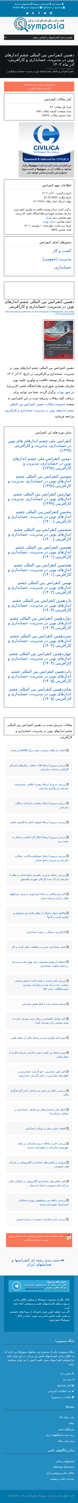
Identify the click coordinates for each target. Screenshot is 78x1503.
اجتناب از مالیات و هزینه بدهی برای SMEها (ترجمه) (38, 750)
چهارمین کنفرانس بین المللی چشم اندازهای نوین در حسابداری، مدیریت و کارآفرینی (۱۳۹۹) (39, 499)
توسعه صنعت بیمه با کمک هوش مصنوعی (44, 1003)
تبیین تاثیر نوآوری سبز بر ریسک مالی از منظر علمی (38, 1037)
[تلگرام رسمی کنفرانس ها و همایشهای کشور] (27, 13)
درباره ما (68, 1379)
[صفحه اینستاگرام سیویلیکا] (51, 13)
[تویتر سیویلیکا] (45, 13)
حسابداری (62, 267)
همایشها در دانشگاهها (52, 7)
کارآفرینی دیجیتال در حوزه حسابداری (46, 932)
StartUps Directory (63, 1467)
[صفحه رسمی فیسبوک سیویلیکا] (39, 13)
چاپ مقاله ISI (66, 1417)
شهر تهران (51, 217)
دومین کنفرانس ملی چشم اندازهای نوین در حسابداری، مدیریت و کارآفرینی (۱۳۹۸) (42, 463)
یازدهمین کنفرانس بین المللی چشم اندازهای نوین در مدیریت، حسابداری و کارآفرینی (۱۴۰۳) (39, 605)
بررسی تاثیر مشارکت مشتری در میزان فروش (41, 1219)
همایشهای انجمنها (31, 7)
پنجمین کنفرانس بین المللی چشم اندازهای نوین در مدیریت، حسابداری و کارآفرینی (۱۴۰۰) (39, 516)
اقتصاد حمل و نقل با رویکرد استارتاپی (46, 1128)
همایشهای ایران (67, 68)
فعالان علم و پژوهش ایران (60, 1473)
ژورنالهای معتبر (66, 1429)
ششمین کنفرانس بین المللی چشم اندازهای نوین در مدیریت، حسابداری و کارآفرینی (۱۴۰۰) (39, 534)
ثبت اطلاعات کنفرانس (59, 1391)
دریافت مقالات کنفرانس (38, 88)
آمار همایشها (64, 1385)
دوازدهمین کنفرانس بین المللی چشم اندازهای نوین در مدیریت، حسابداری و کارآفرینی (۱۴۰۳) (39, 623)
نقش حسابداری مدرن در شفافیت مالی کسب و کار (39, 946)
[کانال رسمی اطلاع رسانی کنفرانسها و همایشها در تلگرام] (39, 1285)
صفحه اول (56, 4)
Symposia (13, 1495)
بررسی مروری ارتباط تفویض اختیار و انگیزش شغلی (38, 822)
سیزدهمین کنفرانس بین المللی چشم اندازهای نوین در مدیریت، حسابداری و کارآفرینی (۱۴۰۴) (39, 641)
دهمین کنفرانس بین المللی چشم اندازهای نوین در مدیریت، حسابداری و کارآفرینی (40, 71)
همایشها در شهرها (41, 4)
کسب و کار (52, 68)
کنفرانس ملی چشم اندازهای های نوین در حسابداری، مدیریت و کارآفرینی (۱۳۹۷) (39, 445)
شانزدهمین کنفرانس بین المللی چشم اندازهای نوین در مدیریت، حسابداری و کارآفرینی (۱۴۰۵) (39, 694)
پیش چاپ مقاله (66, 1440)
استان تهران (49, 221)
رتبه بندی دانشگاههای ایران (60, 1434)
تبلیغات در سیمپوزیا (61, 1397)
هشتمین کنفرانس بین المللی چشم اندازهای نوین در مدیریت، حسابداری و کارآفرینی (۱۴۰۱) (39, 570)
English (16, 7)
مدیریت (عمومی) (57, 259)
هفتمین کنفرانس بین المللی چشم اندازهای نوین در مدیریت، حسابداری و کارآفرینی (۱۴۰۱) (39, 552)
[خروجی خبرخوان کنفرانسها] (33, 13)
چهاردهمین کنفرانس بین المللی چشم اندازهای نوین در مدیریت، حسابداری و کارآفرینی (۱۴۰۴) (39, 658)
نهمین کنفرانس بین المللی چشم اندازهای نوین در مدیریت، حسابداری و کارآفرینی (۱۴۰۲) (39, 587)
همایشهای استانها (22, 4)
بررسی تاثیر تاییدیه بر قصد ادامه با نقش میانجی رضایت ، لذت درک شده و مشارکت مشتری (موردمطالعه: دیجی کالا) (42, 984)
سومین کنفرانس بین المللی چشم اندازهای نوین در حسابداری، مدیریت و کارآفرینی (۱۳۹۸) (39, 481)
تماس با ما (65, 1373)
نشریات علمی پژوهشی (62, 1478)
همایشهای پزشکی (64, 1461)
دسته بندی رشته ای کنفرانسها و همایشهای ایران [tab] (36, 1262)
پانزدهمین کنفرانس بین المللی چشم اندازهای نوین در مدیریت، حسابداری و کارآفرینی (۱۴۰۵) (39, 676)
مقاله (71, 1423)
